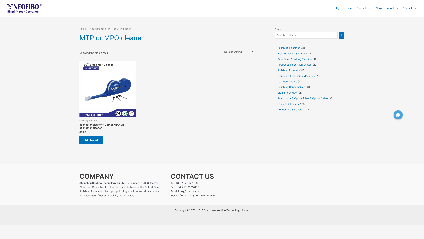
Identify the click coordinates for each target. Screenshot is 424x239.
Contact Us (409, 8)
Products (362, 8)
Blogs (378, 8)
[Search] (341, 35)
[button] (337, 8)
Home (348, 8)
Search (279, 29)
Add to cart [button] (91, 140)
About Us (392, 8)
